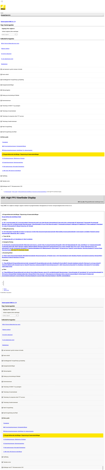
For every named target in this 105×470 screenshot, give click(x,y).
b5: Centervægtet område (81, 231)
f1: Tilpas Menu (7, 263)
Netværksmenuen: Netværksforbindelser (13, 166)
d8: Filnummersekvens (41, 246)
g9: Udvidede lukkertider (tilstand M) (24, 274)
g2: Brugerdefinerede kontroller (20, 272)
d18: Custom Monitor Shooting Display (81, 248)
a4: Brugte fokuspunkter (49, 222)
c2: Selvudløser (17, 239)
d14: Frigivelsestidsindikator (32, 248)
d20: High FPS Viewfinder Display (20, 250)
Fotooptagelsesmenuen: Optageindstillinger (14, 146)
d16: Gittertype (53, 248)
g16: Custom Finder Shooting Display (44, 275)
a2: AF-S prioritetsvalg (20, 222)
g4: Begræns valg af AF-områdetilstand (47, 272)
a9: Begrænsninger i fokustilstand (30, 224)
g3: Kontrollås (32, 272)
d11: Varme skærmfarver (85, 246)
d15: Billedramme (44, 248)
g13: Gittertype (80, 274)
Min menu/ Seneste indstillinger (11, 170)
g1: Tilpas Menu (7, 272)
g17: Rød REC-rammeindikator (62, 275)
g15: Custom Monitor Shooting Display (23, 275)
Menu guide (14, 191)
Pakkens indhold (5, 48)
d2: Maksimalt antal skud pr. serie (31, 245)
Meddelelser (4, 64)
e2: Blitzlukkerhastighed (27, 255)
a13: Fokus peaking (89, 224)
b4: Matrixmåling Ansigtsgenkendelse (64, 231)
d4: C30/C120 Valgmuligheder (68, 245)
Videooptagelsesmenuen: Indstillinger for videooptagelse (17, 150)
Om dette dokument (6, 53)
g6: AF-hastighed (80, 272)
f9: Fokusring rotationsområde (36, 265)
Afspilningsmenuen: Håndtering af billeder (13, 158)
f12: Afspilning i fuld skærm (82, 265)
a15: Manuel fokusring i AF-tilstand (23, 226)
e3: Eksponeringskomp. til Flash (42, 255)
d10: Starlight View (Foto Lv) (70, 246)
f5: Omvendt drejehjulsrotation (74, 263)
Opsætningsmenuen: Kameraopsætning (12, 162)
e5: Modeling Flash (75, 255)
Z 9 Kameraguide (7, 191)
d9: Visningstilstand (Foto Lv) (55, 246)
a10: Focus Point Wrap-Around (48, 224)
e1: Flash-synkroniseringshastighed (11, 255)
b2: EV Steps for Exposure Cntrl (25, 231)
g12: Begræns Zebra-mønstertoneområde (65, 274)
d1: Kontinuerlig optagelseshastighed (12, 245)
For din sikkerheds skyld (7, 59)
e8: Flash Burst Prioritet (17, 257)
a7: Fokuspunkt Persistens (89, 222)
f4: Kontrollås (62, 263)
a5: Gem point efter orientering (64, 222)
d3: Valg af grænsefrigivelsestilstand (50, 245)
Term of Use (6, 290)
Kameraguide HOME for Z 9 (8, 21)
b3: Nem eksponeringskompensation (44, 231)
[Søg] (16, 34)
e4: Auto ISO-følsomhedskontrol (60, 255)
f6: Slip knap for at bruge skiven (90, 263)
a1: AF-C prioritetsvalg (8, 222)
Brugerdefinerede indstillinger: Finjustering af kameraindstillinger (20, 154)
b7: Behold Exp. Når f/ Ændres (17, 233)
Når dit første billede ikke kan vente (10, 43)
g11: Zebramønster (48, 274)
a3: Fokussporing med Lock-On (34, 222)
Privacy (5, 288)
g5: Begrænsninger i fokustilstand (67, 272)
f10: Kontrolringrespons (50, 265)
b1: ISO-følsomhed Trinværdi (9, 231)
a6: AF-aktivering (77, 222)
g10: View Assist (38, 274)
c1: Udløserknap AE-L (7, 239)
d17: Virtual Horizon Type (64, 248)
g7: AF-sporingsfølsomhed (92, 272)
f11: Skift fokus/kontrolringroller (66, 265)
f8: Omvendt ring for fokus (20, 265)
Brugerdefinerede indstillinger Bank (11, 217)
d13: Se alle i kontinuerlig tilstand (16, 248)
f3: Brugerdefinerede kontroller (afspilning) (46, 263)
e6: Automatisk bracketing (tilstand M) (90, 255)
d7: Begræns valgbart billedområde (26, 246)
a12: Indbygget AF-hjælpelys (76, 224)
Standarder (5, 142)
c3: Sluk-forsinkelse (27, 239)
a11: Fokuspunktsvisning (62, 224)
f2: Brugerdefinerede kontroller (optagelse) (23, 263)
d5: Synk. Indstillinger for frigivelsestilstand (87, 245)
